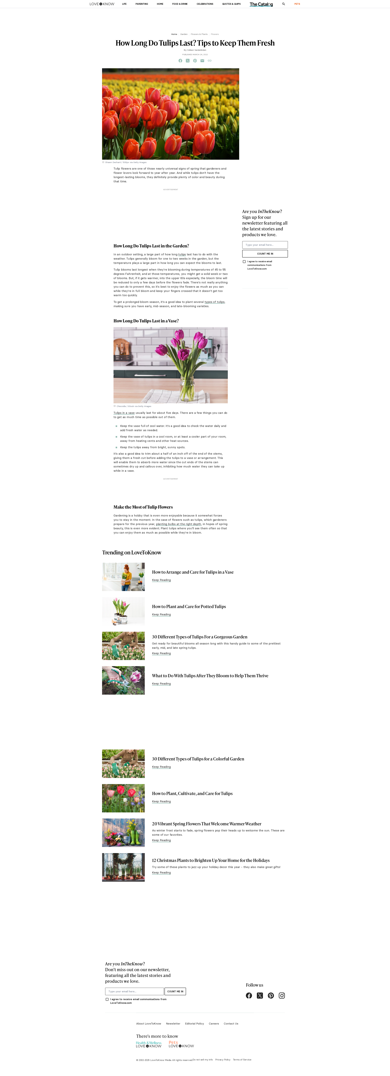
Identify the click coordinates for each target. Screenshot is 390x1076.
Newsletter (173, 1023)
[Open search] (283, 4)
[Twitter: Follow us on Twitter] (260, 996)
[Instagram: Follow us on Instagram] (282, 996)
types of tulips (215, 302)
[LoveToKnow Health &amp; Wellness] (148, 1044)
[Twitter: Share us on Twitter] (187, 60)
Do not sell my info (203, 1059)
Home (174, 34)
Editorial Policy (194, 1023)
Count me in (265, 253)
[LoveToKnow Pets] (181, 1044)
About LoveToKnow (148, 1023)
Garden (184, 34)
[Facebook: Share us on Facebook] (180, 60)
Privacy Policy (222, 1059)
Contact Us (231, 1023)
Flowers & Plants (199, 34)
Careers (214, 1023)
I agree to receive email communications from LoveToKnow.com (259, 265)
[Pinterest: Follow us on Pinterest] (271, 996)
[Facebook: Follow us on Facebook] (249, 996)
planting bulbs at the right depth (178, 524)
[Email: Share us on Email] (202, 60)
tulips (182, 254)
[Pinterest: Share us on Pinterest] (195, 60)
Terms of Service (242, 1059)
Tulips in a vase (124, 413)
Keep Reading (161, 580)
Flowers (215, 34)
